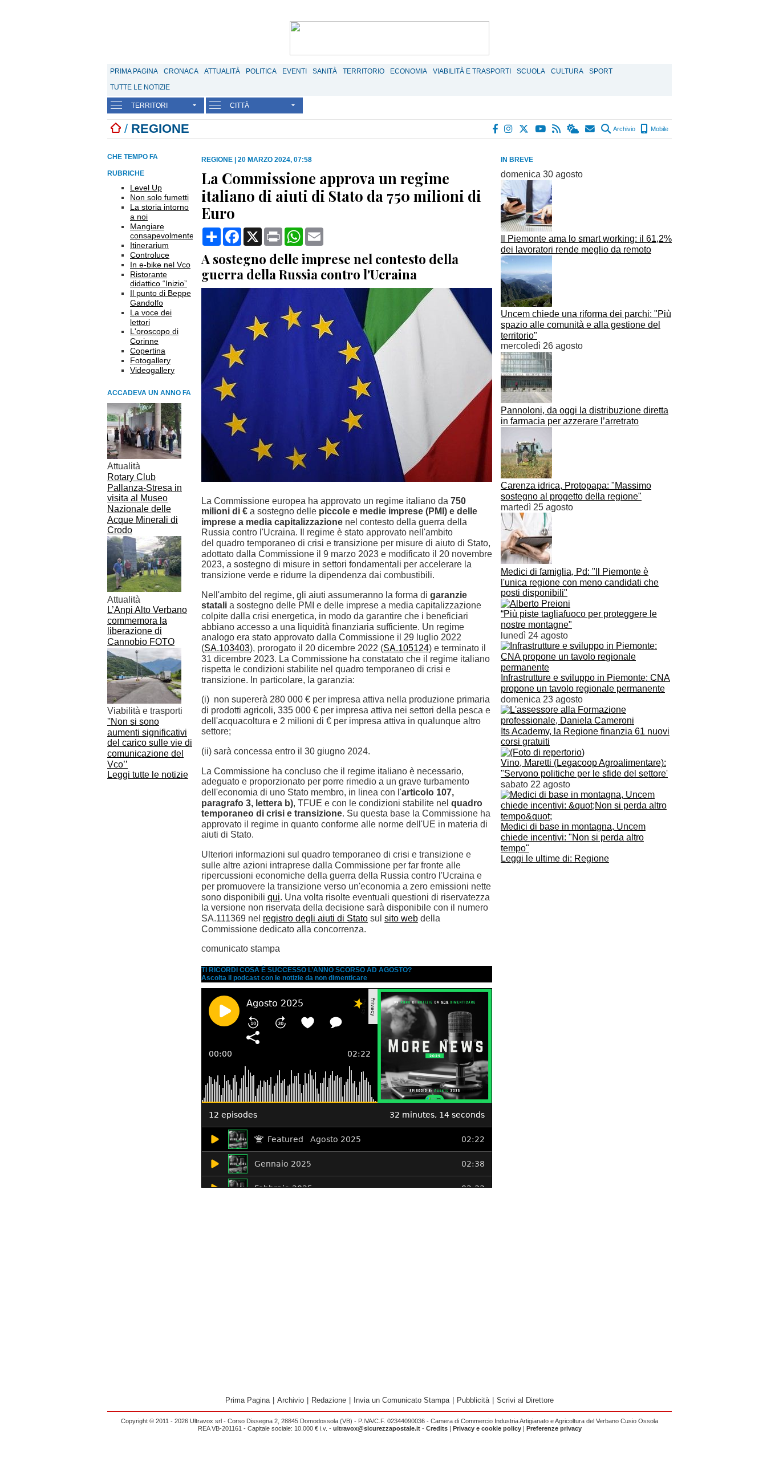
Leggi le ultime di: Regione (555, 858)
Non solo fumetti (159, 197)
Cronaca (181, 71)
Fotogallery (150, 360)
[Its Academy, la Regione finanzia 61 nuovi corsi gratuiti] (586, 720)
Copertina (147, 350)
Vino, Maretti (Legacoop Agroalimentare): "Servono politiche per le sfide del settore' (584, 768)
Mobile (658, 128)
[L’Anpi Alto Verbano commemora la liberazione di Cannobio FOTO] (144, 589)
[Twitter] (524, 128)
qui (273, 897)
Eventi (294, 71)
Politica (261, 71)
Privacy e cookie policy (487, 1428)
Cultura (567, 71)
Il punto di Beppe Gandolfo (160, 298)
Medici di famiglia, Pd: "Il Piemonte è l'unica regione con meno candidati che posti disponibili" (580, 582)
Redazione (328, 1400)
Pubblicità (473, 1400)
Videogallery (152, 370)
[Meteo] (573, 128)
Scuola (531, 71)
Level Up (146, 187)
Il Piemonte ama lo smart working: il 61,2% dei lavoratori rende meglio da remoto (586, 244)
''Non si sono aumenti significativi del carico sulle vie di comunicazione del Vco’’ (149, 743)
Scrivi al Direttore (525, 1400)
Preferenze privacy (554, 1428)
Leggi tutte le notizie (147, 774)
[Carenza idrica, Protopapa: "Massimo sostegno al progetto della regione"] (526, 475)
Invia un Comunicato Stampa (401, 1400)
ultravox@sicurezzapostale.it (376, 1428)
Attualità (222, 71)
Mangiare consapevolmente (162, 231)
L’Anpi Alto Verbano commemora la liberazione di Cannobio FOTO (147, 626)
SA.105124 (406, 648)
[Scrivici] (590, 128)
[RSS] (557, 128)
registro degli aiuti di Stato (315, 918)
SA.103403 (227, 648)
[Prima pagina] (116, 128)
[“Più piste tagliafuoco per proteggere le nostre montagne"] (535, 603)
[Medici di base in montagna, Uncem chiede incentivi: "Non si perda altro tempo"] (586, 816)
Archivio (623, 128)
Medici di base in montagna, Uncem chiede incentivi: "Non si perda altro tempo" (573, 837)
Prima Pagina (134, 71)
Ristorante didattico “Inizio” (158, 279)
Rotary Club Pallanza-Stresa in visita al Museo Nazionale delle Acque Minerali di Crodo (144, 503)
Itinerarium (149, 245)
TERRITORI (149, 105)
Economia (408, 71)
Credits (437, 1428)
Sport (600, 71)
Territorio (363, 71)
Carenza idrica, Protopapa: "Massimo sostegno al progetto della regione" (576, 491)
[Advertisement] (586, 947)
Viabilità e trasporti (472, 71)
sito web (401, 918)
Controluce (149, 254)
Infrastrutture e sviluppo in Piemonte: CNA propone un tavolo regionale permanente (585, 683)
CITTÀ (239, 105)
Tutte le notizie (140, 87)
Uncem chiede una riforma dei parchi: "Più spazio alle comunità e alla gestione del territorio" (586, 324)
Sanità (325, 71)
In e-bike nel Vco (160, 264)
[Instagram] (509, 128)
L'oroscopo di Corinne (154, 336)
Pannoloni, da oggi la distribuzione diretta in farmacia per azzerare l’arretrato (584, 415)
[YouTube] (541, 128)
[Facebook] (495, 128)
